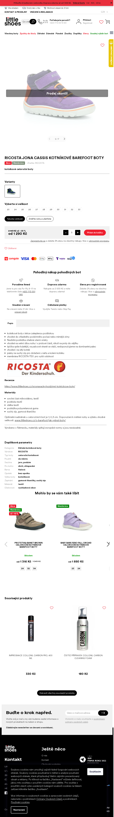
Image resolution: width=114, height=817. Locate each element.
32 (27, 568)
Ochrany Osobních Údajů (48, 799)
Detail (26, 535)
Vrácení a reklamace (40, 12)
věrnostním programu (98, 241)
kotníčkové (22, 477)
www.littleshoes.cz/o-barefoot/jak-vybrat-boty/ (39, 420)
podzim (26, 462)
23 (72, 568)
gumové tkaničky (25, 480)
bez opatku (22, 473)
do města (21, 459)
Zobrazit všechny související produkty (55, 693)
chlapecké (28, 466)
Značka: (34, 163)
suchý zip (40, 480)
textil (19, 484)
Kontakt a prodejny (14, 12)
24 (21, 568)
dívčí (19, 466)
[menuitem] (10, 33)
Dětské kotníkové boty (28, 448)
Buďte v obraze (4, 792)
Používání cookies (19, 802)
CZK (102, 12)
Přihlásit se (102, 713)
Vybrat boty (78, 3)
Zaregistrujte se (36, 241)
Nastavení (18, 809)
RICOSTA (22, 451)
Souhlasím (94, 771)
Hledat (31, 21)
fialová (20, 469)
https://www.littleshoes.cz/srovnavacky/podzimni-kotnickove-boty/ (38, 386)
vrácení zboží (20, 312)
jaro (19, 462)
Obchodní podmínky (50, 764)
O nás (43, 755)
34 (33, 568)
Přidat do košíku (94, 232)
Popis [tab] (9, 323)
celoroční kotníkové (27, 455)
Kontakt (44, 760)
